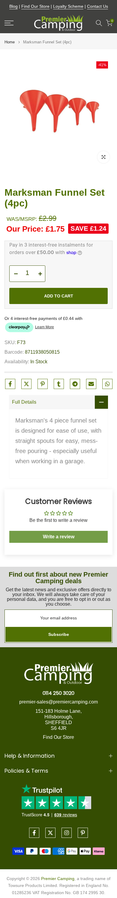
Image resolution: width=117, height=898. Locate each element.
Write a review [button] (58, 536)
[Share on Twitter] (26, 384)
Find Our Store (35, 6)
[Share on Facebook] (10, 384)
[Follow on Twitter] (50, 833)
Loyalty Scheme (68, 6)
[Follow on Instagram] (67, 833)
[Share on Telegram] (75, 384)
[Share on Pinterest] (43, 384)
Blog (13, 6)
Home (9, 42)
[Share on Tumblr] (59, 384)
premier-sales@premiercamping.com (58, 701)
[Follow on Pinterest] (83, 833)
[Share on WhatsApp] (107, 384)
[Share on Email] (91, 384)
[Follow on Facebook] (34, 833)
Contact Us (97, 6)
